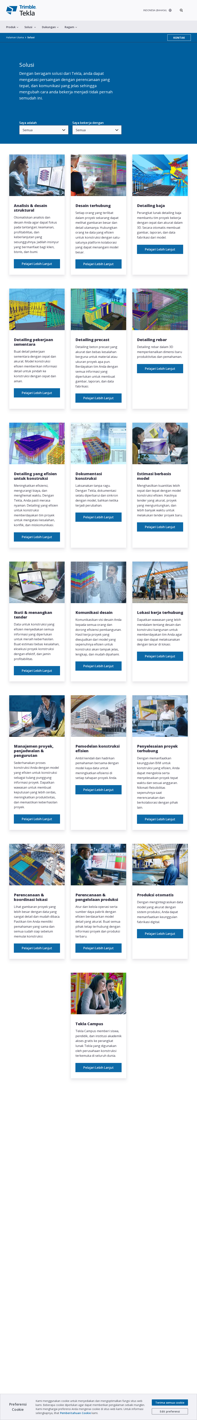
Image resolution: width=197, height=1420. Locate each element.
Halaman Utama (15, 37)
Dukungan (49, 27)
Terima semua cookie (169, 1402)
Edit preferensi (170, 1411)
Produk (11, 27)
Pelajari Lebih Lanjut (37, 264)
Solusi (28, 27)
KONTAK (179, 37)
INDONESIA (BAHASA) (154, 10)
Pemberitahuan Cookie (75, 1413)
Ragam (69, 27)
